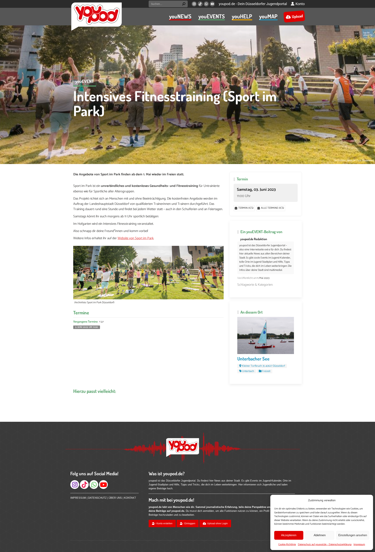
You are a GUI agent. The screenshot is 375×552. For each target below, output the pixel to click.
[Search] (183, 4)
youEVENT (84, 81)
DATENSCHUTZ (97, 497)
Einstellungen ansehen (352, 535)
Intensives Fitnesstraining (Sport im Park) (175, 103)
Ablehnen (320, 535)
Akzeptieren (288, 535)
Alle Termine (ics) (272, 208)
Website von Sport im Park (136, 238)
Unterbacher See (253, 359)
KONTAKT (130, 497)
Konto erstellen (164, 523)
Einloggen (189, 523)
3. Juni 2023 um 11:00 (86, 327)
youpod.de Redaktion (253, 239)
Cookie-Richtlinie (287, 544)
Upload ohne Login (217, 523)
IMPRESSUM (78, 497)
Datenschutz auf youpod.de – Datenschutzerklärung (325, 544)
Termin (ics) (246, 208)
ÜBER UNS (115, 497)
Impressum (359, 544)
